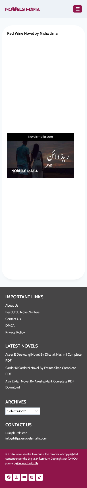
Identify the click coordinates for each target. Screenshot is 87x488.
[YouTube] (24, 477)
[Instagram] (16, 477)
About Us (11, 305)
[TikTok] (39, 477)
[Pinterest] (32, 477)
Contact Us (13, 319)
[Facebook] (8, 477)
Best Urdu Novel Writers (22, 312)
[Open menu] (77, 8)
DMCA (9, 326)
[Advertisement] (43, 87)
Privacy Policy (15, 332)
